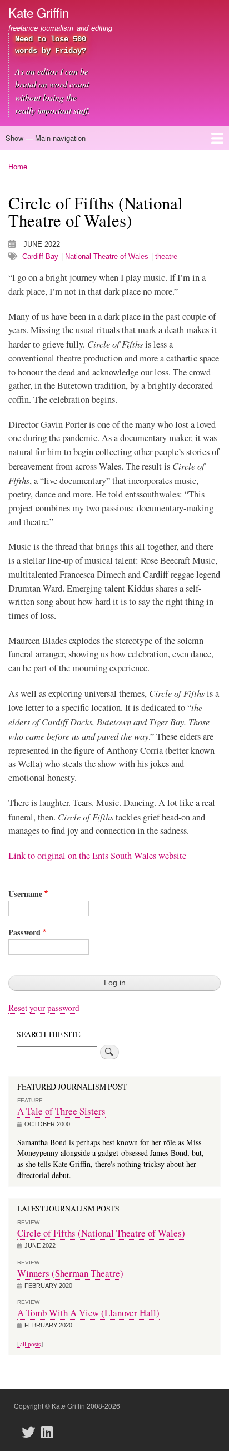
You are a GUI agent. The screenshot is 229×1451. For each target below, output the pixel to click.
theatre (166, 256)
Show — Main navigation (46, 138)
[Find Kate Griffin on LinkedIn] (50, 1432)
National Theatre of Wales (106, 256)
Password (24, 932)
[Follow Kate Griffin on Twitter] (32, 1432)
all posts (30, 1344)
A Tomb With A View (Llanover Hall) (88, 1312)
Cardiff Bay (40, 256)
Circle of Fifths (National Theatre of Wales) (101, 1233)
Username (25, 894)
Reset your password (43, 1007)
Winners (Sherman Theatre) (70, 1273)
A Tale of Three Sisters (61, 1111)
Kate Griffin (38, 12)
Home (17, 166)
